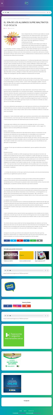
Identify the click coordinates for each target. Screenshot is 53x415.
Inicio (5, 18)
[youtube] (26, 306)
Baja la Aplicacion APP (40, 261)
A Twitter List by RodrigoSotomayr (34, 15)
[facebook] (7, 306)
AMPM (6, 28)
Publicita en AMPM (8, 261)
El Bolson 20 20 (36, 413)
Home (20, 410)
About (25, 410)
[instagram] (17, 306)
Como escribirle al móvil (25, 261)
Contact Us (31, 410)
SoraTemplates (22, 413)
